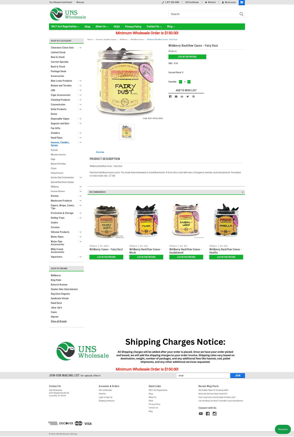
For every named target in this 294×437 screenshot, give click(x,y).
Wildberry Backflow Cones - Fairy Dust (162, 40)
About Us (101, 26)
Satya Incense (57, 173)
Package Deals (58, 71)
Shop (87, 26)
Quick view (106, 241)
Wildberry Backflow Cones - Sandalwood (185, 251)
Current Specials (59, 61)
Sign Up (109, 397)
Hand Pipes (56, 137)
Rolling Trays (57, 217)
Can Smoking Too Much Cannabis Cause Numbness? (220, 401)
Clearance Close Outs (62, 47)
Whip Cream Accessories (57, 251)
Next (243, 192)
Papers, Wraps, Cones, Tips (62, 207)
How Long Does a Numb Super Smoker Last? (217, 397)
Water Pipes (57, 236)
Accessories (57, 76)
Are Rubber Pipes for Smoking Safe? (213, 390)
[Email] (176, 96)
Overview (100, 152)
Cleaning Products (60, 99)
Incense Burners (58, 191)
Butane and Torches (61, 85)
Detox (54, 114)
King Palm (56, 280)
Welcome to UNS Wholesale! (62, 2)
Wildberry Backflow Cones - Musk (145, 251)
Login (101, 397)
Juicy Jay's (56, 307)
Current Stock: (175, 72)
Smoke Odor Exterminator (62, 177)
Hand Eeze (56, 303)
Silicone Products (60, 232)
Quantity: (172, 81)
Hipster (55, 316)
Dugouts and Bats (60, 123)
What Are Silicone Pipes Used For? (212, 394)
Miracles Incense (58, 154)
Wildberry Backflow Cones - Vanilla (225, 251)
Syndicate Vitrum (60, 298)
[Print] (182, 96)
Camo (54, 312)
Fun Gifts (55, 128)
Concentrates (58, 104)
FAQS (117, 26)
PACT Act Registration (64, 26)
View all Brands (59, 321)
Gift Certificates (105, 390)
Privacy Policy (133, 26)
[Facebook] (170, 96)
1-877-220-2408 (172, 2)
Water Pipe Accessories (57, 243)
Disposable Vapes (60, 118)
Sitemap (73, 434)
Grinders (55, 132)
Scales (54, 222)
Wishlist (212, 2)
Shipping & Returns (107, 401)
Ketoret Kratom (59, 284)
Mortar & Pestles (58, 163)
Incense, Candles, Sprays (60, 144)
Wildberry (55, 186)
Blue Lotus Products (61, 80)
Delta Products (58, 109)
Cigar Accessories (60, 95)
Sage (53, 159)
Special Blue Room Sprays (62, 182)
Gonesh (54, 150)
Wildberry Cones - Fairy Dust (106, 249)
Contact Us (153, 26)
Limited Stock (58, 52)
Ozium (54, 168)
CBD (53, 90)
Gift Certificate (192, 2)
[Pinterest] (193, 96)
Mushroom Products (61, 200)
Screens (55, 227)
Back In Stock (58, 66)
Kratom (54, 195)
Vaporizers (56, 256)
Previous (240, 192)
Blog (170, 26)
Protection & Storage (62, 213)
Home (89, 40)
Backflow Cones (137, 40)
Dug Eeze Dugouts (60, 293)
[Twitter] (188, 96)
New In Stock (58, 57)
